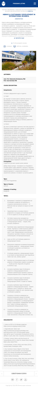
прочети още (19, 38)
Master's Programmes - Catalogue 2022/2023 (14, 10)
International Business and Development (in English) (20, 10)
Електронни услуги (19, 374)
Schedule (9, 46)
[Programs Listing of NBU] (3, 3)
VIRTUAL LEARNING (22, 46)
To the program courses (20, 43)
